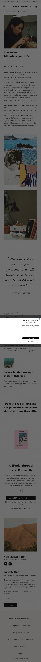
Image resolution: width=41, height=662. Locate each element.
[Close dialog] (39, 319)
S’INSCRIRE (31, 338)
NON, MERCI (30, 341)
